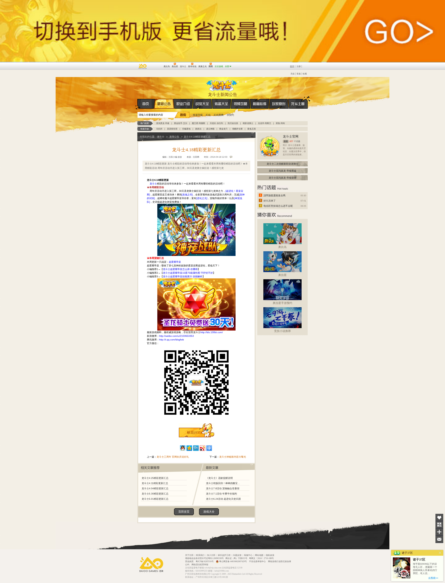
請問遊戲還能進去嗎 (274, 195)
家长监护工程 (224, 555)
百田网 (156, 66)
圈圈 (286, 141)
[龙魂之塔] (187, 194)
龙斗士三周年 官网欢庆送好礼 (173, 456)
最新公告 (164, 104)
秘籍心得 (260, 104)
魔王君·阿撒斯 (198, 123)
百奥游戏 (142, 66)
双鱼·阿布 (280, 123)
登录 (292, 66)
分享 (439, 532)
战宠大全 (202, 104)
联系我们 (200, 555)
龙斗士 (222, 85)
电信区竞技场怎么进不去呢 (278, 205)
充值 (292, 74)
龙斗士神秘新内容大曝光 (232, 456)
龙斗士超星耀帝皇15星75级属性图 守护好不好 (188, 272)
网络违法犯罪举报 (200, 564)
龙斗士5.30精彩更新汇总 (155, 493)
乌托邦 (159, 129)
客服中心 (248, 555)
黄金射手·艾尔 (180, 123)
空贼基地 (186, 129)
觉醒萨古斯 (237, 129)
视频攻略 (240, 104)
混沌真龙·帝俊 (162, 123)
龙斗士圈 (298, 104)
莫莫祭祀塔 (172, 129)
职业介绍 (183, 104)
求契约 (230, 115)
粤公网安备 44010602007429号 (233, 561)
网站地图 (259, 555)
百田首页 (183, 511)
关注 (439, 524)
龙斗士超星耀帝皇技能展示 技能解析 (183, 276)
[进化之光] (201, 198)
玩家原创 (279, 104)
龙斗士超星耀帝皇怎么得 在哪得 (180, 269)
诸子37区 (419, 559)
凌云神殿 (210, 129)
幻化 (208, 115)
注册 (299, 66)
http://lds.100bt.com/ (211, 332)
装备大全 (221, 104)
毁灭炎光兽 (233, 123)
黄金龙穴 (223, 129)
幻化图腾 (219, 115)
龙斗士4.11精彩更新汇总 (155, 483)
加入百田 (211, 555)
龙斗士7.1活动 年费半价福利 (221, 493)
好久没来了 (270, 200)
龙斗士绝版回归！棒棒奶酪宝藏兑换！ (224, 483)
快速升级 (198, 115)
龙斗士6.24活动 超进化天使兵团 (223, 498)
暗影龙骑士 (248, 123)
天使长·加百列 (216, 123)
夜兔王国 (251, 129)
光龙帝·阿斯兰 (264, 123)
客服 (299, 74)
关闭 (440, 552)
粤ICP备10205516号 (205, 561)
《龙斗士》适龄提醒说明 (219, 478)
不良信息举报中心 (257, 561)
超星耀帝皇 (175, 261)
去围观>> (433, 578)
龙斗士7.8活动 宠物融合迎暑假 (222, 488)
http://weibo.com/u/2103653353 (176, 336)
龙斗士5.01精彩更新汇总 (155, 498)
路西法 (198, 129)
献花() (194, 432)
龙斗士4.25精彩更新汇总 (155, 478)
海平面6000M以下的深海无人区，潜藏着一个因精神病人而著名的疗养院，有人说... (425, 569)
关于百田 (189, 555)
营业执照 (189, 561)
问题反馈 (237, 555)
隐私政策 (270, 555)
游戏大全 (209, 511)
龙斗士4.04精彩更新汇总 (155, 488)
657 (291, 141)
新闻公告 (174, 136)
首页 (146, 104)
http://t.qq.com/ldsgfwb (171, 339)
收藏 (305, 74)
